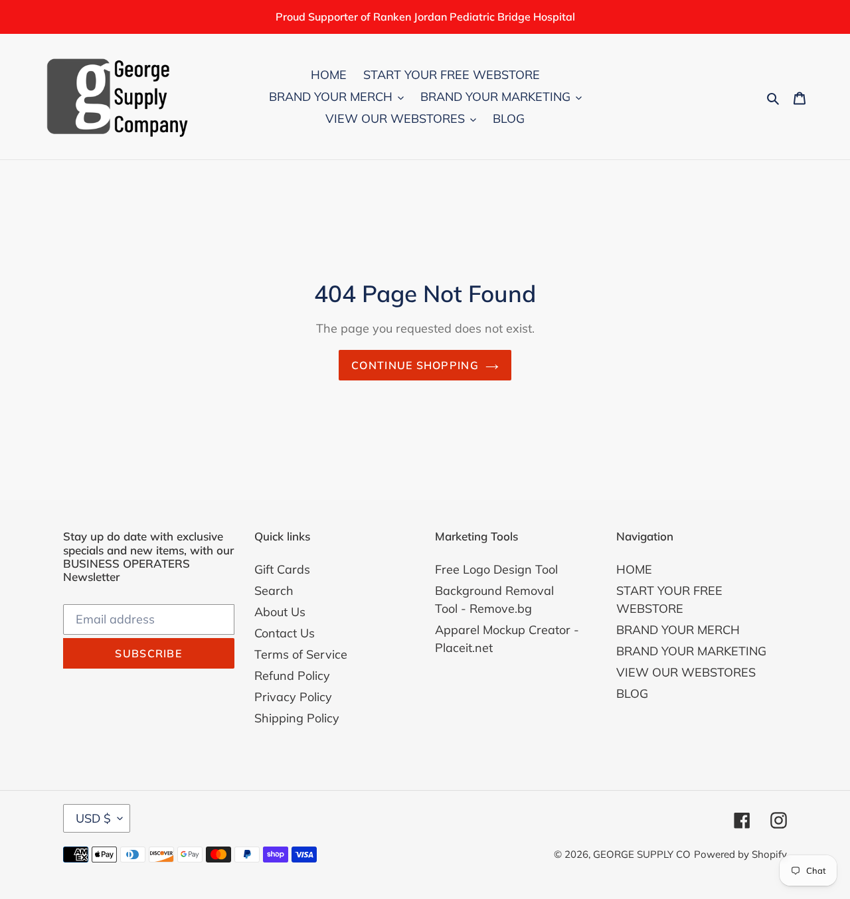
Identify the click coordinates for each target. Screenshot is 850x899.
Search (274, 590)
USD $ (93, 818)
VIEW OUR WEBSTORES (686, 672)
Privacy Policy (293, 696)
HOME (634, 569)
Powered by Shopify (740, 854)
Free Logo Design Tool (496, 569)
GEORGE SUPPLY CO (642, 854)
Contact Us (284, 633)
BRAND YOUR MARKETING (691, 651)
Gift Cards (282, 569)
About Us (279, 611)
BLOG (632, 693)
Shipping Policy (296, 718)
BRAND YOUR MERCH (678, 629)
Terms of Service (300, 654)
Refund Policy (292, 675)
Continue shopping (415, 365)
